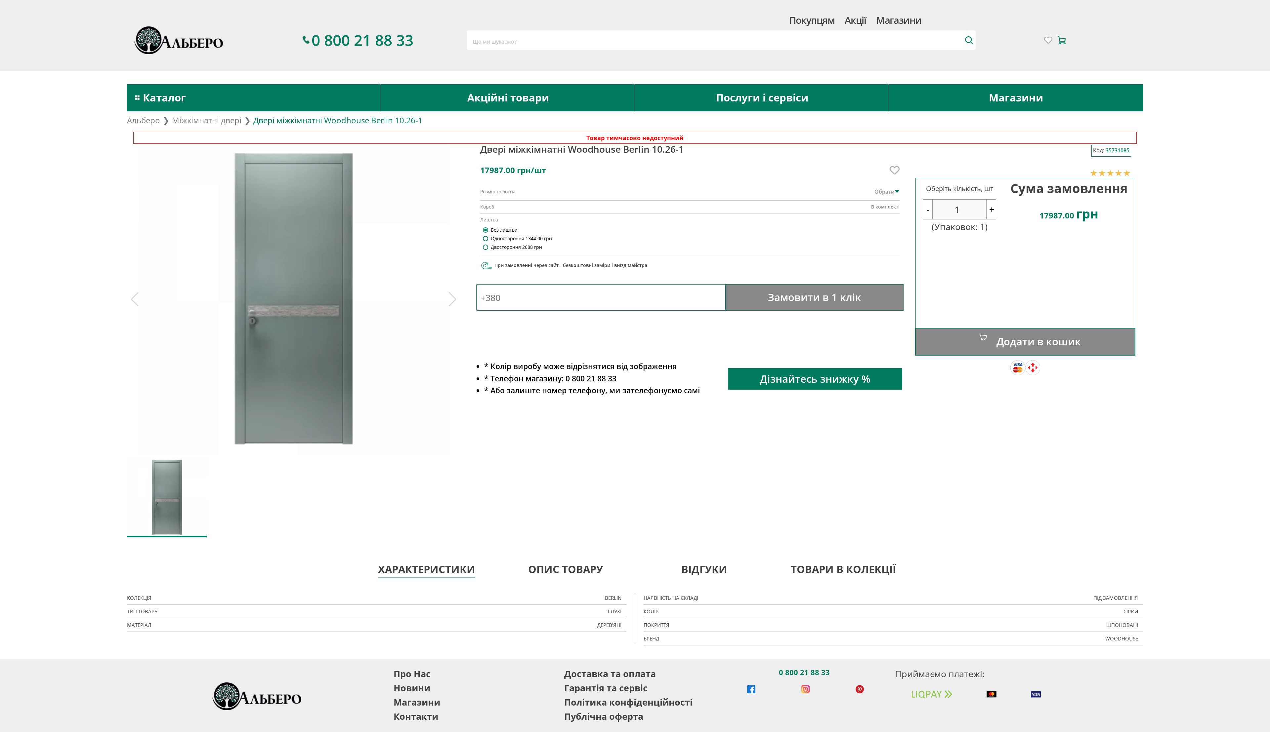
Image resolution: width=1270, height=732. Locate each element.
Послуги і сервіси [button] (762, 97)
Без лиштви (504, 230)
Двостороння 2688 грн (516, 247)
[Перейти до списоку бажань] (1048, 40)
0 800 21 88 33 (804, 672)
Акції (855, 20)
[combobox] (721, 40)
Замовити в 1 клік (814, 297)
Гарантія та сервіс (606, 688)
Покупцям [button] (811, 20)
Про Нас (412, 674)
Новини (412, 688)
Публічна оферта (603, 716)
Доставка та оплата (610, 674)
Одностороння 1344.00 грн (521, 238)
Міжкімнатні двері (206, 120)
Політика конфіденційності (628, 702)
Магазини (898, 20)
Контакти (416, 716)
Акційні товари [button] (508, 97)
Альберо (143, 120)
